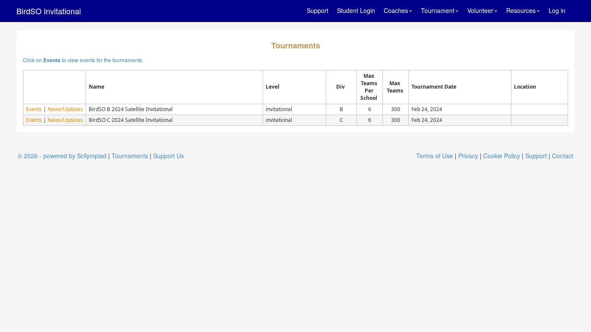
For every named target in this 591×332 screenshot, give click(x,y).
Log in (557, 10)
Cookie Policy (501, 155)
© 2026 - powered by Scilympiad (62, 155)
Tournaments (130, 155)
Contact (562, 155)
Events (34, 109)
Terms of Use (434, 155)
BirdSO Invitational (48, 10)
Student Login (356, 10)
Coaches (396, 10)
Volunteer (480, 10)
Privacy (468, 155)
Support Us (168, 155)
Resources (521, 10)
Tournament (437, 10)
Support (317, 10)
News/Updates (65, 109)
